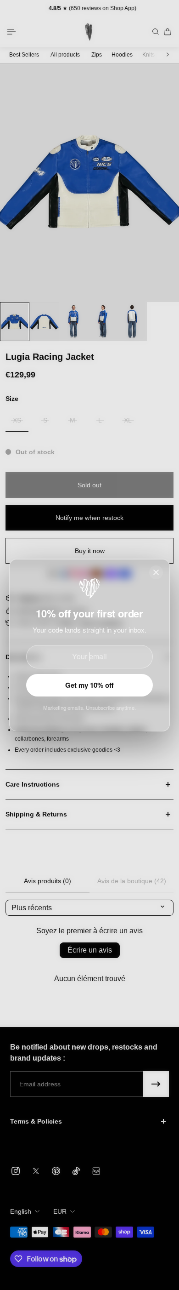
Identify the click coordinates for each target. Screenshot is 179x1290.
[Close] (156, 572)
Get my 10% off (89, 685)
